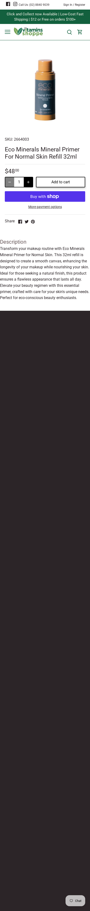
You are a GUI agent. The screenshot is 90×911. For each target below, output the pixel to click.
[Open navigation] (7, 32)
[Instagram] (15, 3)
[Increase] (28, 182)
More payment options (45, 207)
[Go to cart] (80, 32)
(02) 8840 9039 (39, 4)
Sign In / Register (74, 4)
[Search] (69, 32)
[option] (45, 90)
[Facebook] (8, 3)
